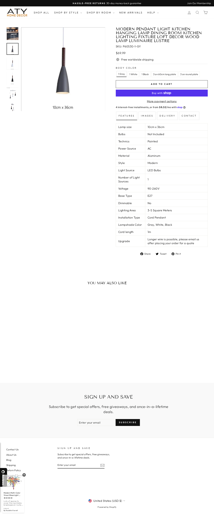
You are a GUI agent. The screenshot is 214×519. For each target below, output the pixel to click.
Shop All (42, 12)
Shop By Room (99, 12)
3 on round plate (189, 74)
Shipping (11, 465)
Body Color (126, 67)
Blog (8, 459)
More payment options (162, 101)
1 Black (145, 74)
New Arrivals (131, 12)
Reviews (3, 479)
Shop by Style (67, 12)
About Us (11, 454)
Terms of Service (15, 475)
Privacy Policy (14, 480)
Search (10, 485)
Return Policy (13, 470)
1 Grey (121, 73)
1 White (133, 74)
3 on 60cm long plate (164, 74)
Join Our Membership (199, 3)
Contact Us (12, 449)
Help (151, 12)
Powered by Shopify (107, 507)
